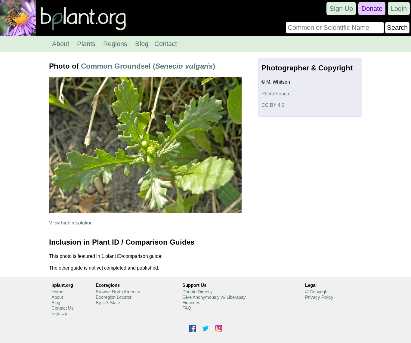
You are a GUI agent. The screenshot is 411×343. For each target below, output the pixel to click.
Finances (191, 302)
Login (399, 8)
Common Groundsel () (148, 66)
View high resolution (71, 222)
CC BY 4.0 (272, 105)
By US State (108, 302)
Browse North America (118, 291)
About (60, 44)
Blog (141, 44)
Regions (115, 44)
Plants (86, 44)
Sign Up (341, 8)
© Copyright (317, 291)
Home (57, 291)
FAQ (186, 308)
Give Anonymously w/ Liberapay (214, 297)
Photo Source (276, 93)
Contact (165, 44)
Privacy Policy (319, 297)
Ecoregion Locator (113, 297)
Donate (371, 8)
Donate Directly (197, 291)
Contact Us (62, 308)
